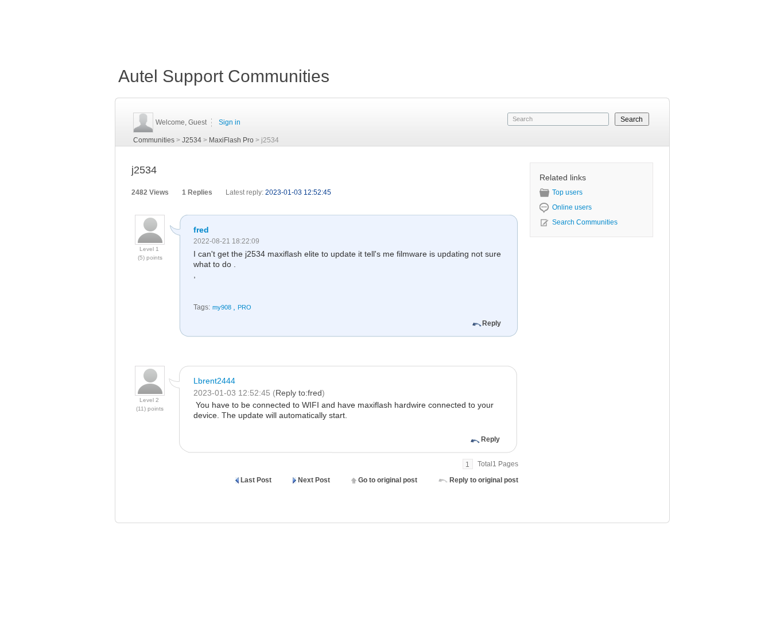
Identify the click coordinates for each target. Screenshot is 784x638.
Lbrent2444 (214, 380)
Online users (572, 207)
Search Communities (585, 222)
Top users (567, 192)
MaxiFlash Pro (231, 140)
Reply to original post (483, 480)
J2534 (191, 140)
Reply (491, 323)
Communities (153, 140)
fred (201, 229)
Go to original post (387, 480)
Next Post (314, 480)
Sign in (229, 122)
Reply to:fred (298, 392)
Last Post (255, 480)
